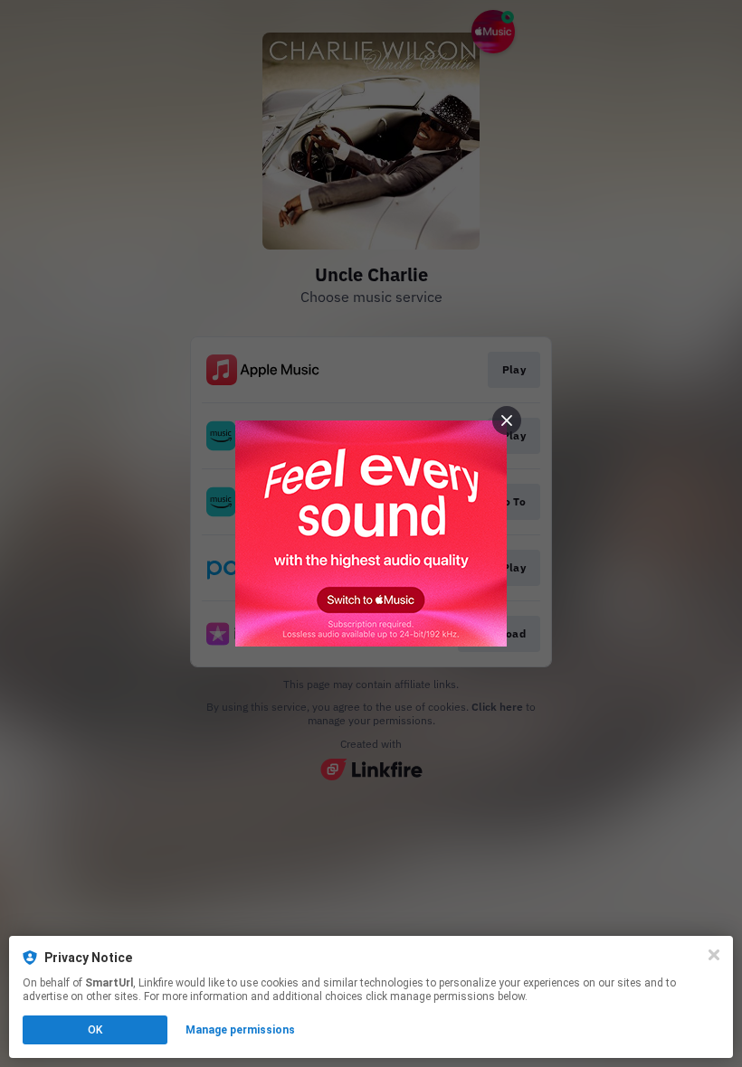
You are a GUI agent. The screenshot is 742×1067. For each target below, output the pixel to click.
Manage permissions (240, 1030)
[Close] (713, 954)
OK (95, 1030)
